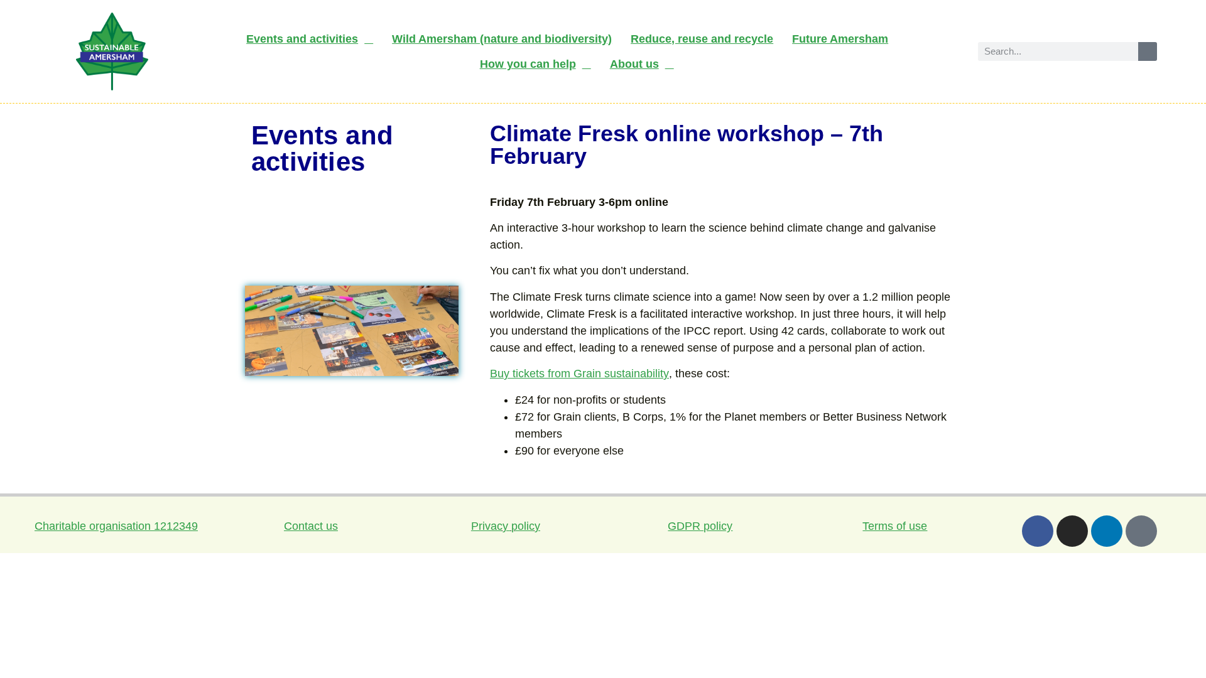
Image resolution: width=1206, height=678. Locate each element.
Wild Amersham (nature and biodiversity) (502, 39)
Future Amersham (840, 39)
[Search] (1147, 51)
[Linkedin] (1106, 531)
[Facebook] (1037, 531)
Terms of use (894, 526)
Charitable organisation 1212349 (116, 526)
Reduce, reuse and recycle (702, 39)
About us (634, 64)
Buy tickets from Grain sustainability (579, 373)
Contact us (311, 526)
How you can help (528, 64)
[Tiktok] (1141, 531)
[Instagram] (1072, 531)
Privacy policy (505, 526)
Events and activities (302, 39)
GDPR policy (700, 526)
